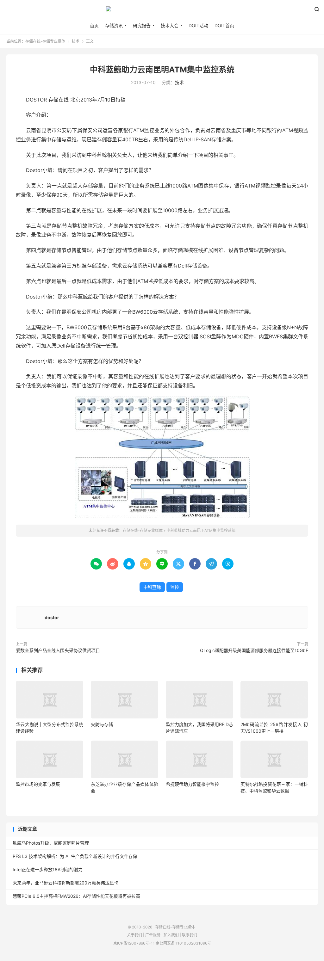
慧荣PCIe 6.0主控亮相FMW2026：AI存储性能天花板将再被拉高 (76, 896)
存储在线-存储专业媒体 (162, 11)
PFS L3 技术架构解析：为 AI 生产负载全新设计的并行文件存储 (75, 856)
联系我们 (189, 935)
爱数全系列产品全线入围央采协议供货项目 (58, 650)
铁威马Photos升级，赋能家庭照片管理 (51, 843)
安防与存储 (102, 724)
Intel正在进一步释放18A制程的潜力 (48, 869)
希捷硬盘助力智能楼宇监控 (192, 784)
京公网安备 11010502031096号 (183, 943)
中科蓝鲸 (152, 587)
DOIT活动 (198, 25)
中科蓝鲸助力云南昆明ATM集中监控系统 (162, 69)
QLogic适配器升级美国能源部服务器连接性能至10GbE (254, 650)
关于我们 (134, 935)
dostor (52, 617)
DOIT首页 (224, 25)
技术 (75, 41)
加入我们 (171, 935)
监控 (174, 587)
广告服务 (152, 935)
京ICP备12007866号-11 (134, 943)
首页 (94, 25)
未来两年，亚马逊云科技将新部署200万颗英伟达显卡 (65, 882)
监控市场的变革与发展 (38, 784)
